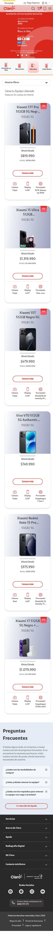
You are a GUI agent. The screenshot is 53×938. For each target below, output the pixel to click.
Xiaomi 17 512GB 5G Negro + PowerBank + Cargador (28, 623)
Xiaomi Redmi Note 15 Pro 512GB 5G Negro (27, 521)
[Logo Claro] (9, 7)
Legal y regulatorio (33, 926)
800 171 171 (23, 904)
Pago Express (33, 3)
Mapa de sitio (15, 921)
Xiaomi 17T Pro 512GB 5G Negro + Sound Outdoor (27, 110)
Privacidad (16, 926)
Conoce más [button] (27, 173)
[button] (39, 8)
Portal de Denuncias (34, 921)
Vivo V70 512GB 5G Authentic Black (27, 418)
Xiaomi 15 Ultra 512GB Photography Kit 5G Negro (28, 213)
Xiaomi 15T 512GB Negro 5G (27, 315)
